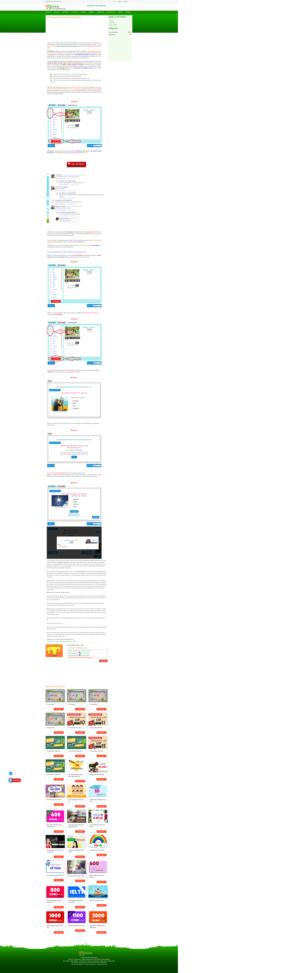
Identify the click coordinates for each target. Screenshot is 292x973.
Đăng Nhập (125, 1)
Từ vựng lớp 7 (72, 704)
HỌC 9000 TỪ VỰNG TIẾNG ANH (96, 5)
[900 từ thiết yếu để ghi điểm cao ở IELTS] (76, 891)
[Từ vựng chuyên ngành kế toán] (55, 866)
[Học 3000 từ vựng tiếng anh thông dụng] (98, 917)
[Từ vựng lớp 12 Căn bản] (98, 742)
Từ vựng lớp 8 (93, 704)
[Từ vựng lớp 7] (76, 695)
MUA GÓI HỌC (65, 12)
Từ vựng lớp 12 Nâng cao (53, 774)
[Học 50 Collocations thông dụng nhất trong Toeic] (76, 765)
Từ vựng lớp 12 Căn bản (96, 751)
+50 (77, 653)
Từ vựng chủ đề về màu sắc (97, 850)
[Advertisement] (76, 30)
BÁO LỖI (120, 12)
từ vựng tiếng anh (81, 571)
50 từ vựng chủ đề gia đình (54, 799)
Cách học (56, 12)
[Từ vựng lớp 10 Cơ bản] (76, 719)
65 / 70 (78, 650)
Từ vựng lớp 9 (50, 727)
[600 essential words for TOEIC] (76, 867)
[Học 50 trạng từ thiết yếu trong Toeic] (98, 791)
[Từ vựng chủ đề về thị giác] (98, 765)
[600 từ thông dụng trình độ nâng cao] (98, 866)
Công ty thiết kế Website (56, 1)
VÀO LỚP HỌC (75, 12)
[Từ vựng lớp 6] (55, 695)
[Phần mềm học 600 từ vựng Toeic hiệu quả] (55, 816)
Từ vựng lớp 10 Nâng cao (53, 751)
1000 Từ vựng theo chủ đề (96, 900)
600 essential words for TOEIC (76, 876)
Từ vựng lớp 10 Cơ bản (74, 727)
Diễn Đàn (91, 12)
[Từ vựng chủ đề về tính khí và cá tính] (76, 841)
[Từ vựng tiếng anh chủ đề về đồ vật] (98, 816)
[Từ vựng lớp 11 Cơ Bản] (98, 719)
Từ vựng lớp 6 (50, 704)
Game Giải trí (100, 12)
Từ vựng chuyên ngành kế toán (55, 875)
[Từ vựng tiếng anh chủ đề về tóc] (76, 791)
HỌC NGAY (59, 709)
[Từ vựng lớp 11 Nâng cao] (76, 742)
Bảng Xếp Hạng (111, 12)
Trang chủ (48, 12)
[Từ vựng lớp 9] (55, 719)
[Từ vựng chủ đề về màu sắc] (98, 841)
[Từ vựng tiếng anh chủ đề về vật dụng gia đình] (76, 816)
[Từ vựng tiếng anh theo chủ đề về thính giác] (55, 841)
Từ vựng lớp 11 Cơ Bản (96, 727)
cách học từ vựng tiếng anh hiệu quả (59, 562)
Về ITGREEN (128, 12)
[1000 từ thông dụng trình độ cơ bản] (55, 917)
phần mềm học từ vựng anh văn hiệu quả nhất (58, 592)
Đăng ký (119, 1)
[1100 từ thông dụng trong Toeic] (76, 917)
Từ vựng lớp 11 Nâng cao (75, 751)
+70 (77, 655)
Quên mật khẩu (113, 25)
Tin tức (114, 1)
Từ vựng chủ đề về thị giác (97, 774)
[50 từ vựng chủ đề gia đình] (55, 791)
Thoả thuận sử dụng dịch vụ (90, 964)
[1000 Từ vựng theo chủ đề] (98, 891)
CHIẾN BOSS (103, 660)
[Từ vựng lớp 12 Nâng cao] (55, 765)
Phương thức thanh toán (102, 964)
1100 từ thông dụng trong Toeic (76, 925)
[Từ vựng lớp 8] (98, 695)
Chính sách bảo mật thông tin (77, 964)
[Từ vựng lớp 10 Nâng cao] (55, 742)
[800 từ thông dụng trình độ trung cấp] (55, 891)
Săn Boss (83, 12)
